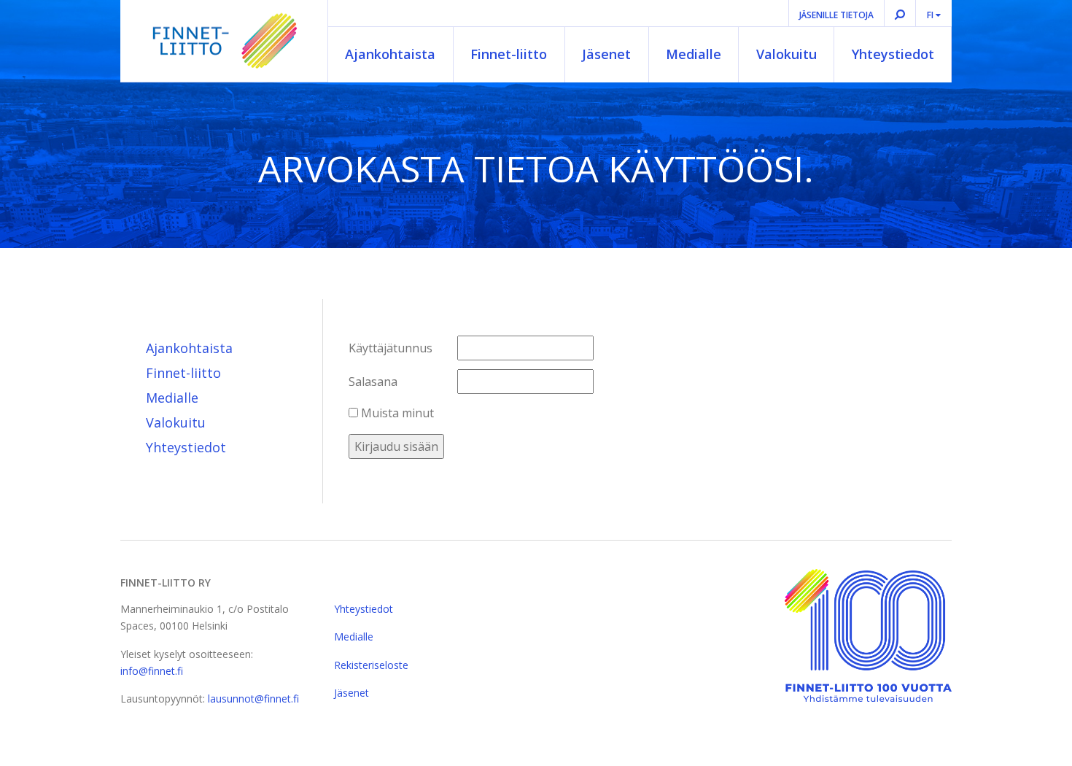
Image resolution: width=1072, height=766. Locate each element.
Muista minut (396, 413)
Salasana (373, 382)
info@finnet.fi (151, 671)
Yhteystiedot (893, 54)
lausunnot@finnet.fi (253, 698)
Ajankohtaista (390, 54)
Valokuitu (786, 54)
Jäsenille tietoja (836, 15)
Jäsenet (606, 54)
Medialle (693, 54)
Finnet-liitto (508, 54)
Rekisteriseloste (371, 665)
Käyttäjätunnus (390, 348)
